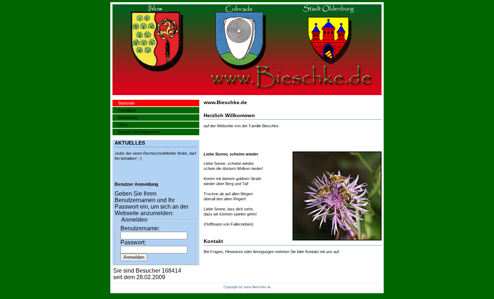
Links (122, 125)
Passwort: (133, 242)
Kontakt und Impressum (139, 132)
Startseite (126, 103)
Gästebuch (127, 117)
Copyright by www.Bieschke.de (247, 287)
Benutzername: (139, 228)
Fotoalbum (127, 110)
